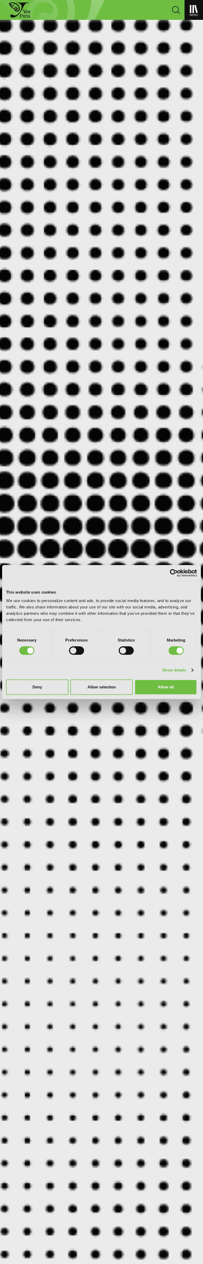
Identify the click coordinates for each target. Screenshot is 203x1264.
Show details (174, 670)
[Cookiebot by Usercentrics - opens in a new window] (174, 573)
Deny (37, 687)
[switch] (76, 650)
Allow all (166, 687)
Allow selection (101, 687)
